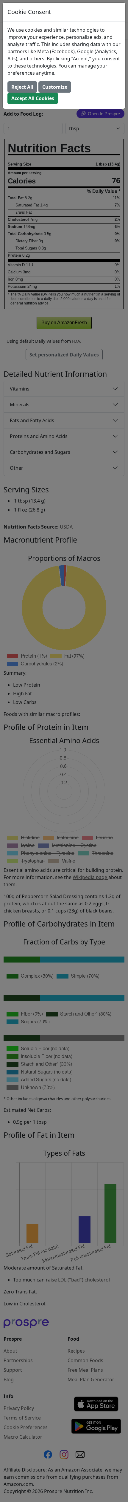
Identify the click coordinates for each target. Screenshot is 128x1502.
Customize (54, 87)
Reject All (22, 87)
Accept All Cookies (32, 98)
